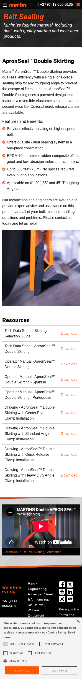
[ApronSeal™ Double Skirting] (41, 268)
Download (69, 333)
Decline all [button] (59, 670)
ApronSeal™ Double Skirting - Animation (32, 552)
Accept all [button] (21, 670)
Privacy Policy (69, 609)
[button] (41, 660)
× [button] (78, 621)
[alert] (41, 648)
